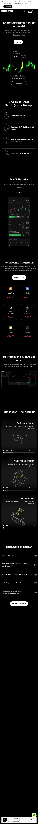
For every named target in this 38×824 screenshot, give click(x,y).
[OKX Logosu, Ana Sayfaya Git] (7, 11)
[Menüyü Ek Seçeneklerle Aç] (36, 11)
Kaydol (30, 11)
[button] (25, 11)
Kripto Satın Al (19, 277)
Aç (31, 819)
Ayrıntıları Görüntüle (19, 603)
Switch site (8, 6)
